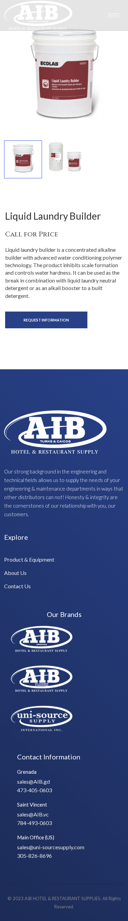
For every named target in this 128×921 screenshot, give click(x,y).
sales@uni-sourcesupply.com (50, 847)
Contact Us (17, 586)
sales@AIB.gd (33, 781)
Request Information (46, 320)
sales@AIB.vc (33, 814)
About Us (15, 572)
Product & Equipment (29, 559)
